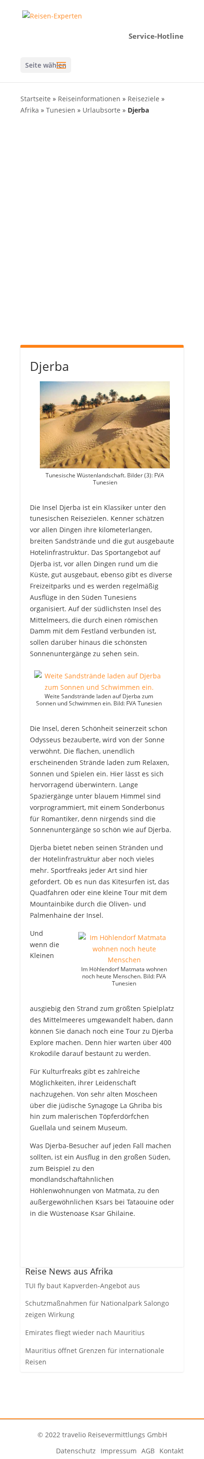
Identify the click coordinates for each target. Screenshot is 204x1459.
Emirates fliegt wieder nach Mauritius (85, 1332)
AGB (148, 1450)
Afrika (29, 109)
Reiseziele (143, 98)
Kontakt (171, 1450)
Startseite (35, 98)
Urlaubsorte (102, 109)
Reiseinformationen (89, 98)
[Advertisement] (102, 229)
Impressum (119, 1450)
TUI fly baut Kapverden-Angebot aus (82, 1285)
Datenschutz (76, 1450)
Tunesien (60, 109)
